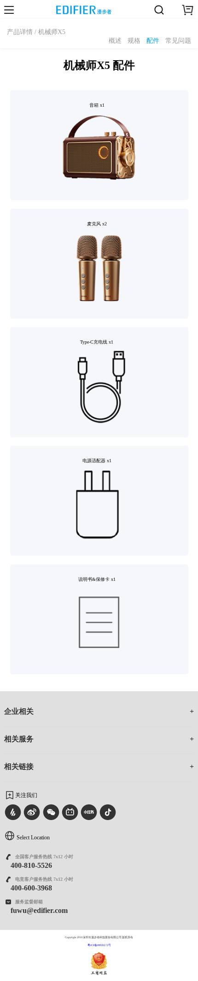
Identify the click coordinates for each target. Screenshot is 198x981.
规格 (134, 41)
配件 (152, 41)
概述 (115, 41)
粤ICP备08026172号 (99, 945)
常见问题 (178, 41)
